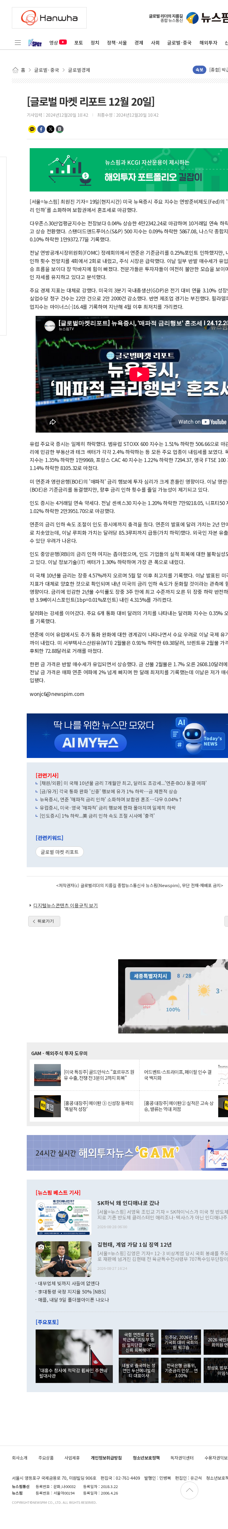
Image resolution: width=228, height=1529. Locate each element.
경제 (138, 42)
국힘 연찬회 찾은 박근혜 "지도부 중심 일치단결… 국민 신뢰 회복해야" (139, 1342)
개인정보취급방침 (106, 1457)
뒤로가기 (45, 921)
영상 (53, 42)
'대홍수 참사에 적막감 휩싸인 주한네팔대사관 (73, 1372)
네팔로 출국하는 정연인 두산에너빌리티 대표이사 (138, 1370)
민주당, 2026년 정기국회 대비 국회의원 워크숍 (181, 1342)
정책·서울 (117, 42)
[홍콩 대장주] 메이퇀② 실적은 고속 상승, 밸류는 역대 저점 (178, 1106)
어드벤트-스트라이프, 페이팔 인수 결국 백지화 (177, 1074)
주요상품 (46, 1457)
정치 (95, 42)
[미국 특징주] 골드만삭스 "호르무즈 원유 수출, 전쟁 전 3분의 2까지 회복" (99, 1074)
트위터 (50, 129)
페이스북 (41, 129)
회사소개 (19, 1457)
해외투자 (208, 42)
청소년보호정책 (146, 1457)
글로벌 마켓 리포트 (60, 851)
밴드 (60, 129)
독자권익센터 (182, 1457)
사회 (155, 42)
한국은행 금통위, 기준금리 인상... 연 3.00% (181, 1370)
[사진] (63, 1217)
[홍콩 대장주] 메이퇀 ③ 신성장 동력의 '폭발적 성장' (98, 1106)
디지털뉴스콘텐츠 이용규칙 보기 (65, 905)
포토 (78, 42)
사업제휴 (72, 1457)
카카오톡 (32, 129)
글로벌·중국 (179, 42)
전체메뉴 (18, 42)
